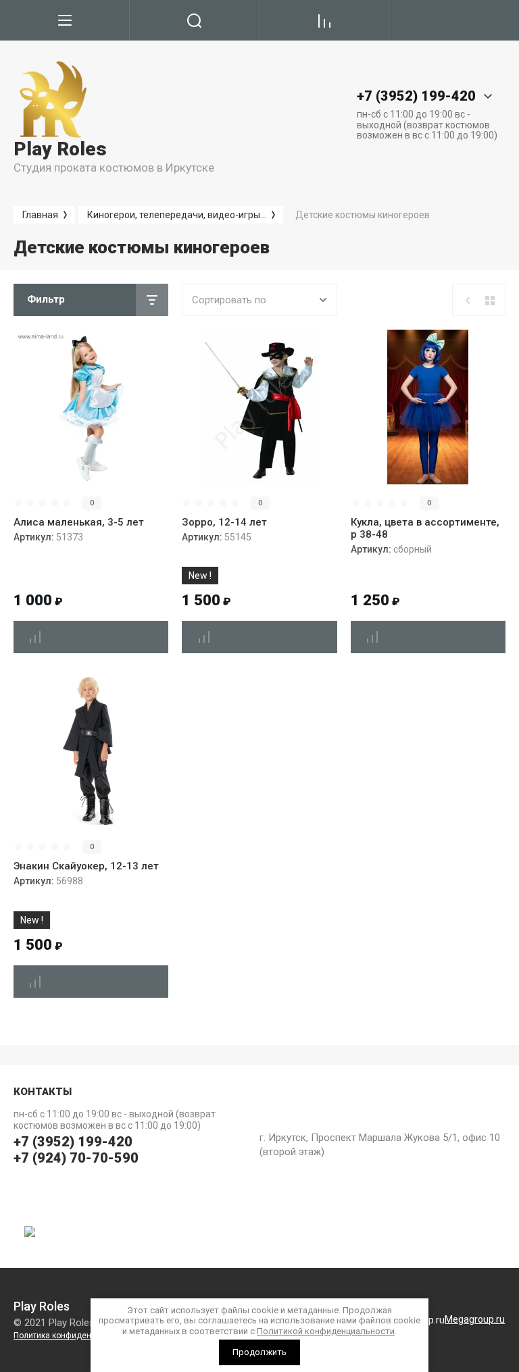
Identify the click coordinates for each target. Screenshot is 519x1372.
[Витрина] (490, 300)
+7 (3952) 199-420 (73, 1142)
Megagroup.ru (475, 1319)
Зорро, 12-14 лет (224, 522)
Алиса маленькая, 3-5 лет (79, 522)
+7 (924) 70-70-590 (76, 1158)
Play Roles (60, 149)
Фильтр (46, 299)
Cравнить (35, 637)
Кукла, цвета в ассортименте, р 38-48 (425, 528)
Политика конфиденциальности (75, 1335)
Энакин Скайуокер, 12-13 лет (86, 866)
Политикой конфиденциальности (326, 1331)
